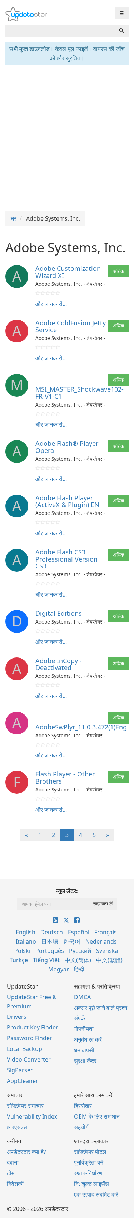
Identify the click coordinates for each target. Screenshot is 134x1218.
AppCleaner (22, 1081)
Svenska (107, 951)
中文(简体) (78, 960)
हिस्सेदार (83, 1106)
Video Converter (29, 1059)
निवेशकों (15, 1184)
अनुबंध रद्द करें (88, 1039)
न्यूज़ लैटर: (67, 891)
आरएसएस (17, 1127)
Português (49, 951)
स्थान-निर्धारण (88, 1173)
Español (78, 932)
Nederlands (101, 941)
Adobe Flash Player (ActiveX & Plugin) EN (67, 501)
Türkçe (19, 960)
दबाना (13, 1162)
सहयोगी (82, 1127)
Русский (80, 951)
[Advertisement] (67, 137)
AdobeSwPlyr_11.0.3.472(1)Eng (81, 727)
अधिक (118, 271)
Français (105, 932)
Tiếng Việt (46, 960)
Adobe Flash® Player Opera (66, 447)
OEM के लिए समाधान (97, 1116)
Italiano (26, 941)
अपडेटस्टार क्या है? (26, 1152)
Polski (22, 951)
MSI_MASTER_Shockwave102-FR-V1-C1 (79, 393)
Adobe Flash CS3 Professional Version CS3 (66, 559)
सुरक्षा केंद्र (85, 1061)
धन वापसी (84, 1050)
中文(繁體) (109, 960)
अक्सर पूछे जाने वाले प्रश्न (100, 1008)
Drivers (16, 1017)
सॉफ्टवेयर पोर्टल (90, 1152)
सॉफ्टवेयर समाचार (25, 1106)
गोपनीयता (84, 1029)
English (25, 932)
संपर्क (79, 1018)
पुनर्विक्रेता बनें (88, 1162)
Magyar (58, 969)
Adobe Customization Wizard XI (68, 272)
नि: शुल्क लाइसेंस (91, 1184)
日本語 (49, 941)
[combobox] (60, 31)
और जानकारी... (51, 304)
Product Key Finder (32, 1027)
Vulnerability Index (32, 1116)
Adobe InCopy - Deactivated (58, 664)
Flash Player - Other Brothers (65, 777)
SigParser (20, 1070)
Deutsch (51, 932)
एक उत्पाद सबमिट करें (96, 1194)
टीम (10, 1173)
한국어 (71, 941)
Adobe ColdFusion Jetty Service (70, 326)
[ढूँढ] (121, 31)
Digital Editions (58, 613)
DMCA (82, 997)
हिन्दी (79, 969)
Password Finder (29, 1038)
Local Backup (24, 1049)
